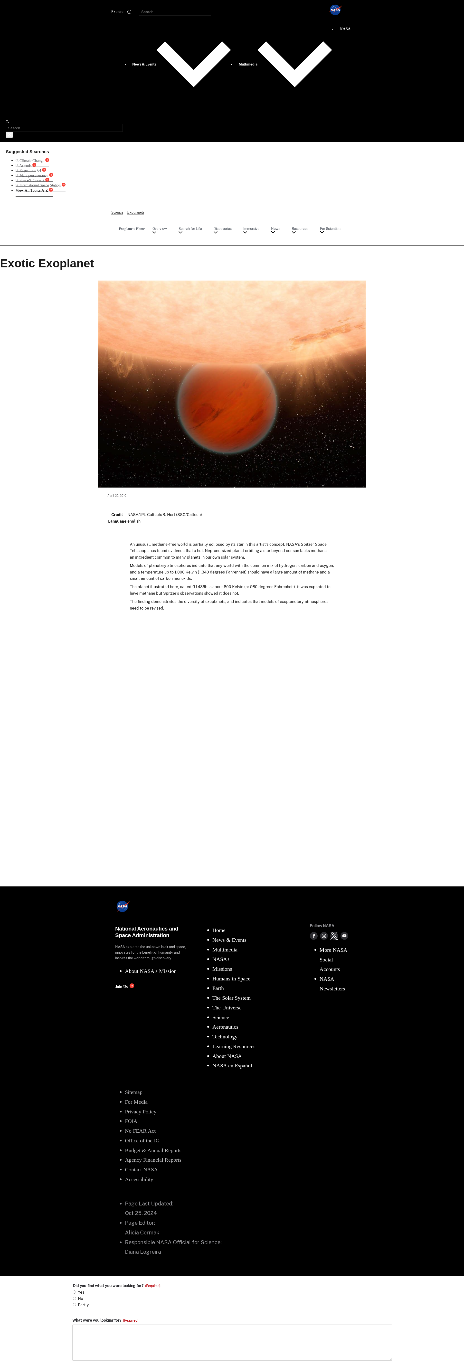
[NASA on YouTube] (344, 936)
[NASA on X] (334, 936)
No (80, 1298)
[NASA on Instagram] (324, 936)
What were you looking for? (105, 1320)
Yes (81, 1292)
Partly (83, 1305)
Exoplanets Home (132, 229)
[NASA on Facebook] (314, 936)
